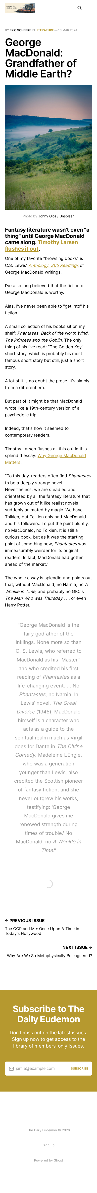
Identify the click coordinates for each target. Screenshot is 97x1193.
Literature (45, 30)
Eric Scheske (20, 30)
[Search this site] (79, 8)
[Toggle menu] (89, 8)
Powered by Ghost (48, 1160)
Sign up (48, 1145)
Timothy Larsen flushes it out (41, 245)
